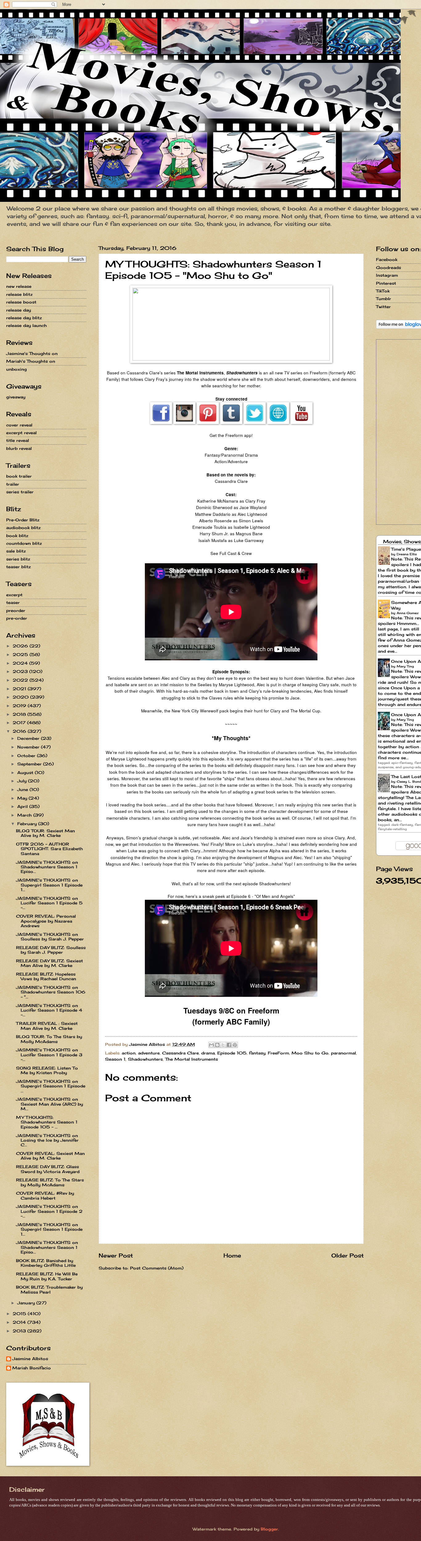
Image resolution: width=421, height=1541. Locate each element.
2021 (20, 688)
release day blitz (24, 317)
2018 (20, 714)
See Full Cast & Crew (231, 553)
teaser (13, 602)
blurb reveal (19, 448)
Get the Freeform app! (231, 435)
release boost (21, 302)
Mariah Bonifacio (31, 1368)
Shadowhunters (145, 1059)
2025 (21, 654)
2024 (21, 663)
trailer (12, 484)
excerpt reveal (21, 432)
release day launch (26, 325)
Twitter (383, 306)
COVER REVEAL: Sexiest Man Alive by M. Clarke (50, 1155)
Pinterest (386, 283)
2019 (20, 705)
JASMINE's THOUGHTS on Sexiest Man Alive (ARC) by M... (49, 1104)
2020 (21, 697)
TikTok (383, 290)
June (23, 789)
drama (208, 1052)
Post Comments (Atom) (156, 1268)
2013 (20, 1330)
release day (18, 310)
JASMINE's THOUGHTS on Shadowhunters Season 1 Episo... (47, 867)
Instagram (387, 275)
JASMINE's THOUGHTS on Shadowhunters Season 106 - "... (50, 992)
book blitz (17, 535)
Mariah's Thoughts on (30, 361)
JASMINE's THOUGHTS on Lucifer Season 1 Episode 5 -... (49, 903)
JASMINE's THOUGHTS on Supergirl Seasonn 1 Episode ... (50, 1086)
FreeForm (278, 1052)
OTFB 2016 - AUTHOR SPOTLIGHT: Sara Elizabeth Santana (49, 849)
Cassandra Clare (180, 1052)
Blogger (269, 1529)
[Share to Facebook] (229, 1045)
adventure (149, 1052)
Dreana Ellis (407, 554)
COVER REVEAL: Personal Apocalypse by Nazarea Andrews (46, 921)
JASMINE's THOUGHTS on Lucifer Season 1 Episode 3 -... (49, 1054)
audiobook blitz (23, 527)
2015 (20, 1313)
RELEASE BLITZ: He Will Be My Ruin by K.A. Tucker (47, 1276)
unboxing (16, 369)
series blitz (18, 558)
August (26, 772)
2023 (21, 671)
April (23, 806)
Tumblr (383, 298)
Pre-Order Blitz (22, 519)
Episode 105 (232, 1052)
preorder (15, 610)
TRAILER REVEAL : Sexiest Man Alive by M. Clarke (47, 1025)
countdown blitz (24, 543)
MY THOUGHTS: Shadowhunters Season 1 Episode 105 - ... (46, 1122)
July (22, 780)
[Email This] (211, 1045)
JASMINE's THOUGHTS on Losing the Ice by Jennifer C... (47, 1140)
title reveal (17, 440)
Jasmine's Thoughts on (32, 353)
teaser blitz (18, 566)
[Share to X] (223, 1045)
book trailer (19, 476)
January (26, 1302)
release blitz (19, 294)
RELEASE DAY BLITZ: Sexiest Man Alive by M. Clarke (49, 963)
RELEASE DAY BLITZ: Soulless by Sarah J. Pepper (51, 950)
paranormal (343, 1052)
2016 (20, 731)
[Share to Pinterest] (235, 1045)
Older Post (347, 1255)
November (29, 746)
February (27, 823)
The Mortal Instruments (191, 1059)
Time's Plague (406, 549)
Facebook (386, 259)
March (25, 815)
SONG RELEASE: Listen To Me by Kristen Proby (47, 1070)
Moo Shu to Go (310, 1052)
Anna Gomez (408, 613)
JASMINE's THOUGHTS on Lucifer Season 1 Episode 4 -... (49, 1010)
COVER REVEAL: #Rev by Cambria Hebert (45, 1195)
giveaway (15, 396)
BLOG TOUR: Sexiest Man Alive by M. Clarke (45, 833)
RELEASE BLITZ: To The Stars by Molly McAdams (50, 1182)
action (129, 1052)
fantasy (257, 1052)
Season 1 (115, 1059)
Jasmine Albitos (30, 1358)
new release (18, 286)
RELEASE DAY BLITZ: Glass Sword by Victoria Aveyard (48, 1169)
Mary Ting (405, 666)
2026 (21, 645)
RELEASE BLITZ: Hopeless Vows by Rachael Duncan (46, 976)
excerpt (14, 594)
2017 (20, 722)
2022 (21, 680)
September (30, 763)
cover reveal (19, 424)
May (23, 798)
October (27, 755)
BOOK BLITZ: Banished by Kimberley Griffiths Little (46, 1263)
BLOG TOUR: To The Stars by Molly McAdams (49, 1039)
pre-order (16, 618)
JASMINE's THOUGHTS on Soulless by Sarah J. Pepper (50, 936)
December (29, 738)
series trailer (20, 491)
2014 (20, 1322)
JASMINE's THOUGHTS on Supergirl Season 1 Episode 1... (49, 885)
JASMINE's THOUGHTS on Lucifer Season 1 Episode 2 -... (49, 1211)
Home (232, 1255)
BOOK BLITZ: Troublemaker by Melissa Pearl (49, 1289)
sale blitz (16, 550)
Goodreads (388, 267)
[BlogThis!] (217, 1045)
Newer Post (116, 1255)
